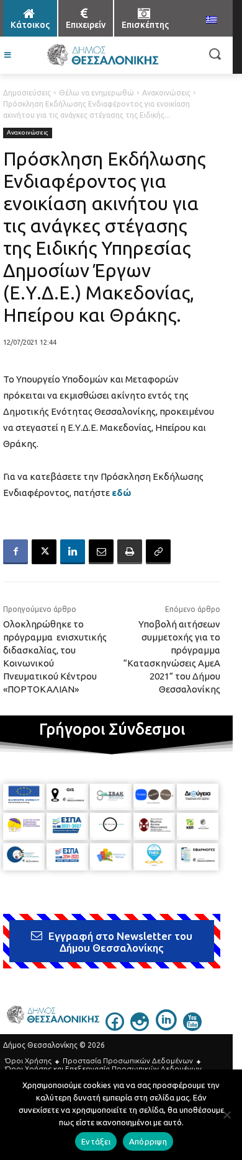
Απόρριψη (148, 1141)
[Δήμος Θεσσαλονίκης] (102, 55)
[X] (44, 551)
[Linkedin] (72, 551)
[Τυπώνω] (129, 551)
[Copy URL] (158, 551)
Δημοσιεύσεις (27, 93)
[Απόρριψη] (226, 1115)
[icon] (114, 1027)
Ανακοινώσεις (166, 93)
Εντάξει (95, 1141)
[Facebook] (15, 551)
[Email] (101, 551)
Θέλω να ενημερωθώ (96, 93)
